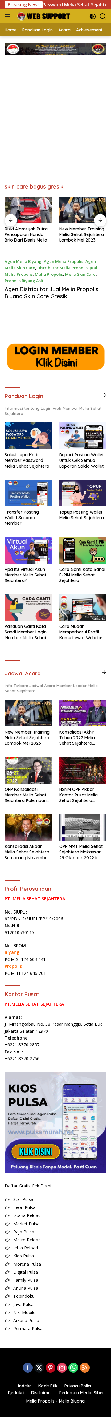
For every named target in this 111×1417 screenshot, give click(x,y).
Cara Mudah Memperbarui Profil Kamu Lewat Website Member (80, 632)
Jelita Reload (25, 1248)
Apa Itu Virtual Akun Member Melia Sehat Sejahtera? (25, 575)
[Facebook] (28, 1368)
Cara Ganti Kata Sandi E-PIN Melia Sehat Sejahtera (82, 575)
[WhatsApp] (73, 1368)
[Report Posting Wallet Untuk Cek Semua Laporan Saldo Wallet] (82, 435)
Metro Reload (27, 1240)
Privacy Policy (78, 1386)
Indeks (24, 1386)
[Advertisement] (55, 113)
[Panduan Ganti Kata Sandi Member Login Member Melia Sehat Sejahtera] (28, 607)
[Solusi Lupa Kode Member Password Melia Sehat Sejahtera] (28, 435)
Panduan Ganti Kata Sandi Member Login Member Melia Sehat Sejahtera (26, 632)
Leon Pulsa (24, 1207)
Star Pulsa (23, 1199)
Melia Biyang (72, 1401)
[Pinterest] (51, 1368)
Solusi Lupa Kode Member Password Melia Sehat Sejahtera (27, 460)
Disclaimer (41, 1392)
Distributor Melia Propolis (62, 268)
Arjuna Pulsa (25, 1288)
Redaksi (16, 1392)
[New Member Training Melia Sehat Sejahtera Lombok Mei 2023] (36, 210)
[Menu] (9, 16)
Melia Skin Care (80, 274)
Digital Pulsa (25, 1272)
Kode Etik (48, 1386)
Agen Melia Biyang (23, 261)
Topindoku (24, 1296)
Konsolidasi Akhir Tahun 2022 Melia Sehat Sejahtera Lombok (77, 737)
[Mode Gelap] (92, 16)
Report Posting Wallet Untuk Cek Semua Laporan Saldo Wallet (81, 460)
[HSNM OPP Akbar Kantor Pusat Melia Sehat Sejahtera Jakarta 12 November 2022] (82, 770)
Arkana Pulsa (26, 1320)
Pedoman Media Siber (81, 1392)
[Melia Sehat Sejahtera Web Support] (42, 16)
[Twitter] (39, 1368)
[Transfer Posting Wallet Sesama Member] (28, 493)
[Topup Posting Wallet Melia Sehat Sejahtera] (82, 493)
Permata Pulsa (28, 1328)
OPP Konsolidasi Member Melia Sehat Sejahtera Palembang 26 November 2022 (27, 795)
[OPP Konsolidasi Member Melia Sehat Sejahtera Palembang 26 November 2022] (28, 770)
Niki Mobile (24, 1312)
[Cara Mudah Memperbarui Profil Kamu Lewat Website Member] (82, 607)
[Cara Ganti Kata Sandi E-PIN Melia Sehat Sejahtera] (82, 550)
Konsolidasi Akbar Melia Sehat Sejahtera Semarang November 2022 (27, 852)
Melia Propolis (49, 274)
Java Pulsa (23, 1304)
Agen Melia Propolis (63, 261)
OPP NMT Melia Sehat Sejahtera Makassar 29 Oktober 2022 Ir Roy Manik (81, 852)
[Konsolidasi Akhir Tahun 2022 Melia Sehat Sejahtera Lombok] (82, 713)
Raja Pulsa (23, 1232)
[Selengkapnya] (103, 395)
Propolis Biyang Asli (24, 280)
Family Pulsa (25, 1280)
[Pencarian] (102, 16)
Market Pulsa (26, 1224)
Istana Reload (27, 1215)
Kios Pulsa (23, 1256)
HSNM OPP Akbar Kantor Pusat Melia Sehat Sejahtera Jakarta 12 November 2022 (81, 795)
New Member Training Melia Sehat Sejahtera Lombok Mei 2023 (35, 234)
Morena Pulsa (27, 1264)
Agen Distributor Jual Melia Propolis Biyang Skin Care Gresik (51, 293)
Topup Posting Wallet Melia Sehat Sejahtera (81, 514)
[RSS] (85, 1368)
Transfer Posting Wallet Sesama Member (22, 517)
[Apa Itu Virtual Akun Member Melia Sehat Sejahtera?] (28, 550)
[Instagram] (62, 1368)
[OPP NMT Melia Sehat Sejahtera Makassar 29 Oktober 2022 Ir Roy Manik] (82, 827)
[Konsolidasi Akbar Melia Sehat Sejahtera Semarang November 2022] (28, 827)
